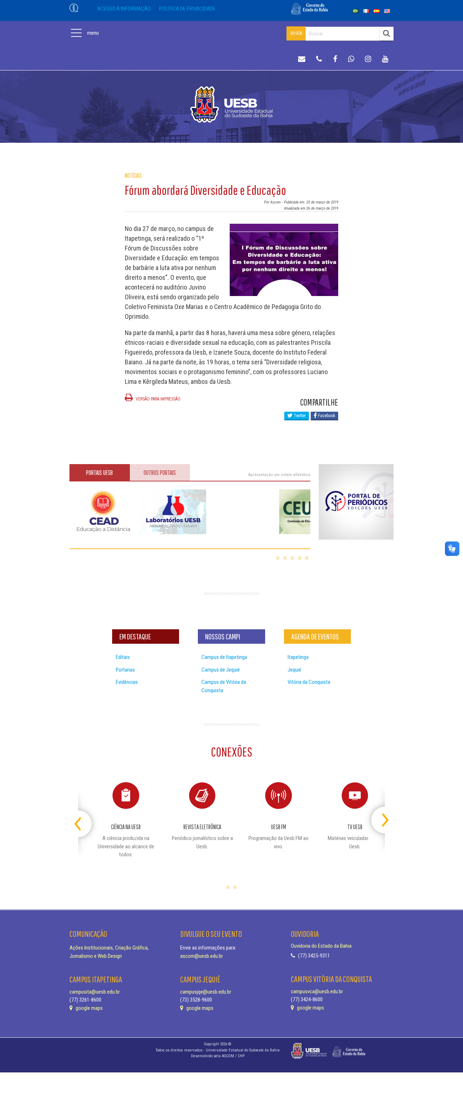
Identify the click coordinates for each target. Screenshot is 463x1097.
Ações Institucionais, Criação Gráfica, (109, 947)
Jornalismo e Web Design (95, 956)
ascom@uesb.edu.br (201, 956)
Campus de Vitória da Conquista (223, 686)
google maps (89, 1008)
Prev (84, 817)
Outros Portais (160, 472)
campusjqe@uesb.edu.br (205, 992)
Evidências (127, 682)
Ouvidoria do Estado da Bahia (321, 946)
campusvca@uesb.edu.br (317, 991)
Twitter (299, 415)
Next (379, 817)
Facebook (326, 415)
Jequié (294, 670)
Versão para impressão (157, 399)
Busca (296, 33)
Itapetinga (298, 657)
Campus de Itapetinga (224, 657)
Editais (123, 657)
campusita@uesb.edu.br (94, 992)
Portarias (125, 670)
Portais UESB (99, 472)
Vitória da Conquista (309, 682)
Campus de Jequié (220, 670)
